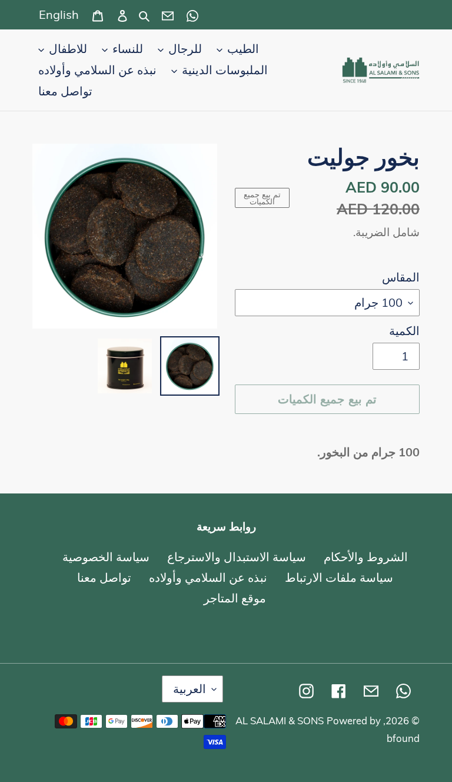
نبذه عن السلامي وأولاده (208, 577)
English (59, 14)
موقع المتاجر (235, 598)
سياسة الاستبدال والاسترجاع (236, 556)
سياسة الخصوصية (105, 556)
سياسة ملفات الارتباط (339, 577)
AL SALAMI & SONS (279, 720)
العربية (189, 688)
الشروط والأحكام (366, 556)
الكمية (404, 330)
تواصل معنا (104, 577)
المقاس (401, 277)
